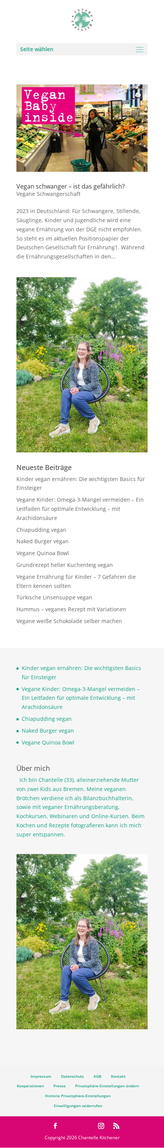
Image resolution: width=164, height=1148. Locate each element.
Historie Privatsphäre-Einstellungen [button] (78, 1095)
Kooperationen (30, 1085)
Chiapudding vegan (41, 529)
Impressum (41, 1076)
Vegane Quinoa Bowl (42, 553)
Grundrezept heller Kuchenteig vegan (64, 564)
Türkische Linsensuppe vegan (54, 597)
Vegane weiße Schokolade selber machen (69, 621)
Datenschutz (72, 1076)
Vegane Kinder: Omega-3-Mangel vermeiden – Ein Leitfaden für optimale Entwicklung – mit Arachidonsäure (80, 509)
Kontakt (118, 1076)
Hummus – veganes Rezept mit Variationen (71, 609)
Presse (59, 1085)
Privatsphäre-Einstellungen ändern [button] (107, 1085)
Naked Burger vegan (42, 541)
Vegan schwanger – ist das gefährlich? (70, 186)
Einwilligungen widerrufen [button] (78, 1105)
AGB (97, 1076)
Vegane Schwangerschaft (48, 193)
